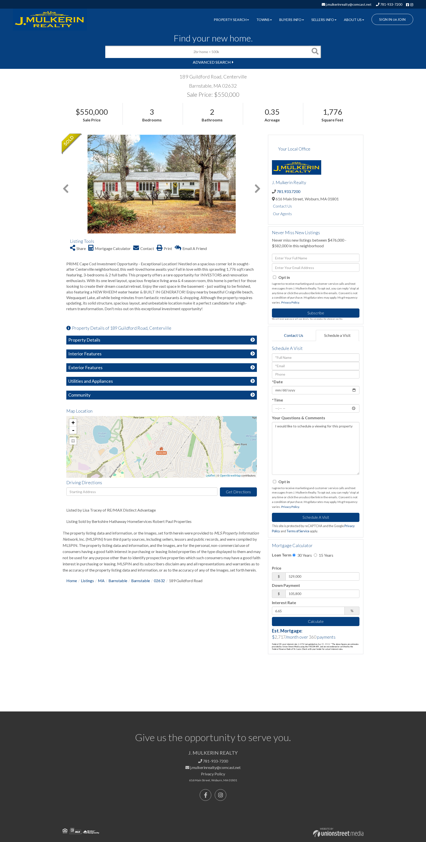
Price (276, 568)
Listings (87, 580)
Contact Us (282, 206)
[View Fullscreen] (73, 441)
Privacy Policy (290, 302)
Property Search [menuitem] (230, 20)
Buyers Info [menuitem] (290, 20)
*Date (277, 381)
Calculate (316, 621)
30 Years (304, 555)
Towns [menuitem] (262, 20)
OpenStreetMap (230, 475)
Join (401, 19)
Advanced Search (212, 62)
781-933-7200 (390, 4)
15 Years (325, 555)
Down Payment (286, 585)
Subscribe (315, 312)
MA (101, 580)
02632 (159, 580)
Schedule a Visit (337, 335)
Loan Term (281, 555)
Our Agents (282, 213)
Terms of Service (297, 531)
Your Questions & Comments (298, 417)
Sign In (385, 19)
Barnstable (117, 580)
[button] (315, 52)
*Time (277, 400)
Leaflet (210, 475)
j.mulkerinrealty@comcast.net (348, 4)
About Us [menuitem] (353, 20)
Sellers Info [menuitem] (322, 20)
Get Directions (238, 491)
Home (71, 580)
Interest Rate (284, 602)
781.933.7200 (288, 191)
